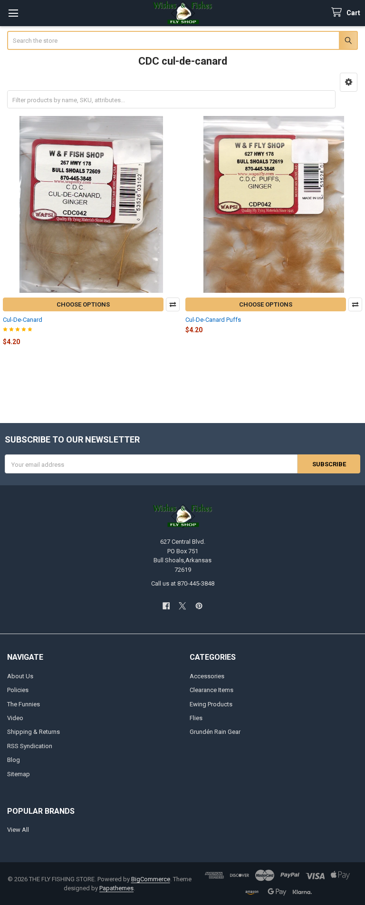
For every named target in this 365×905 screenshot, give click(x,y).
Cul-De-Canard (22, 319)
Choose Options (83, 304)
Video (15, 718)
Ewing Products (211, 704)
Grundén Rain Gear (215, 731)
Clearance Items (211, 689)
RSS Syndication (29, 746)
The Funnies (23, 704)
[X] (182, 606)
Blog (13, 759)
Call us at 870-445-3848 (182, 583)
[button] (348, 82)
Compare (173, 304)
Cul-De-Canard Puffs (213, 319)
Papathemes (116, 888)
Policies (18, 689)
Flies (196, 718)
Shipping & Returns (33, 731)
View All (18, 829)
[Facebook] (166, 606)
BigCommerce (150, 879)
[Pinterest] (199, 606)
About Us (20, 676)
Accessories (207, 676)
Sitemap (18, 774)
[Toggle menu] (13, 13)
